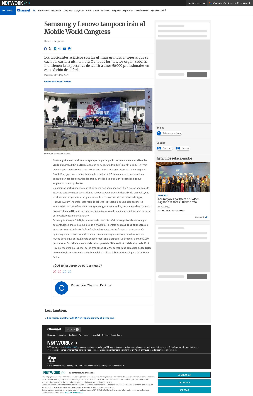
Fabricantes (43, 10)
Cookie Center (116, 335)
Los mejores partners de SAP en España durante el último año (80, 318)
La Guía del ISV (141, 10)
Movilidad (105, 10)
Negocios (116, 10)
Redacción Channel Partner (57, 81)
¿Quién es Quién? (158, 10)
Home (47, 41)
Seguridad (128, 10)
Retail (88, 10)
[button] (8, 10)
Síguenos (71, 329)
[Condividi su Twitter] (50, 49)
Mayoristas (56, 10)
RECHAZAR (184, 382)
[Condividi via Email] (64, 49)
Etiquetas (62, 335)
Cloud (96, 10)
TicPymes (67, 10)
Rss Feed (72, 335)
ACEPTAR (184, 390)
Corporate (79, 10)
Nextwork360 (71, 347)
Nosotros (51, 335)
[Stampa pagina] (69, 49)
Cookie (105, 335)
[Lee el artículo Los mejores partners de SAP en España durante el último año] (183, 191)
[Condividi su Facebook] (45, 49)
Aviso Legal (83, 335)
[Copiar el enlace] (60, 49)
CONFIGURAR (184, 375)
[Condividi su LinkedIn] (55, 49)
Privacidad (95, 335)
